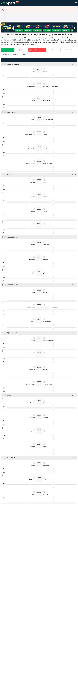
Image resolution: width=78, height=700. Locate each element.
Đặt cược (19, 30)
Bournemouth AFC (30, 134)
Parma (44, 226)
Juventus (32, 226)
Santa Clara (46, 244)
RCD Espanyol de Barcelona (50, 86)
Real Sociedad (31, 86)
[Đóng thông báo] (75, 9)
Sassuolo (32, 182)
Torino (45, 182)
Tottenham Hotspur (30, 163)
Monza (33, 211)
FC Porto (45, 273)
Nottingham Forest (48, 119)
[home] (10, 3)
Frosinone (45, 196)
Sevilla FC (32, 100)
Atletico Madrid (47, 100)
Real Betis (45, 71)
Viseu (33, 273)
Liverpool (32, 119)
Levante (33, 71)
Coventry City (31, 148)
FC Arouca (32, 259)
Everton (45, 134)
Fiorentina (32, 196)
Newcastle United (47, 163)
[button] (13, 28)
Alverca (33, 244)
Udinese (45, 211)
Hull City (45, 148)
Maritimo (45, 259)
